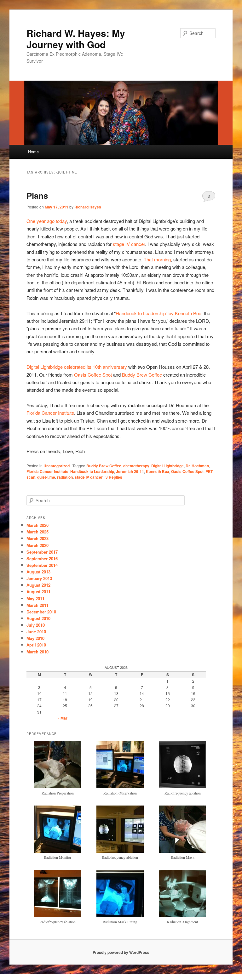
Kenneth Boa (157, 471)
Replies (114, 477)
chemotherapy (136, 466)
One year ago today (46, 221)
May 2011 (35, 598)
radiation (65, 477)
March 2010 (37, 652)
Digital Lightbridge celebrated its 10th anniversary (76, 366)
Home (33, 152)
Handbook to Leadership (92, 471)
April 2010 (36, 645)
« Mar (62, 718)
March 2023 (37, 538)
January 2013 (39, 578)
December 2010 (41, 612)
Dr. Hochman (197, 466)
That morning (157, 259)
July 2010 (35, 625)
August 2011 (38, 592)
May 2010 (35, 638)
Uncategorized (56, 466)
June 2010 (36, 632)
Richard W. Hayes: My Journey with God (75, 38)
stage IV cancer (129, 244)
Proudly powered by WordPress (121, 952)
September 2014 (42, 565)
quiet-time (46, 477)
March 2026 (37, 525)
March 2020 (37, 545)
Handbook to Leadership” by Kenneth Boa (158, 313)
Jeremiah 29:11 (130, 471)
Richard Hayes (87, 207)
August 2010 (38, 618)
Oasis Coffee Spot (93, 374)
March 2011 (37, 605)
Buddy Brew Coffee (142, 374)
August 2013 (38, 572)
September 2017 (42, 552)
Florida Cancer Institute (50, 412)
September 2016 (42, 558)
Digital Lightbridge (167, 466)
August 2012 (38, 585)
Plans (37, 195)
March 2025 (37, 532)
